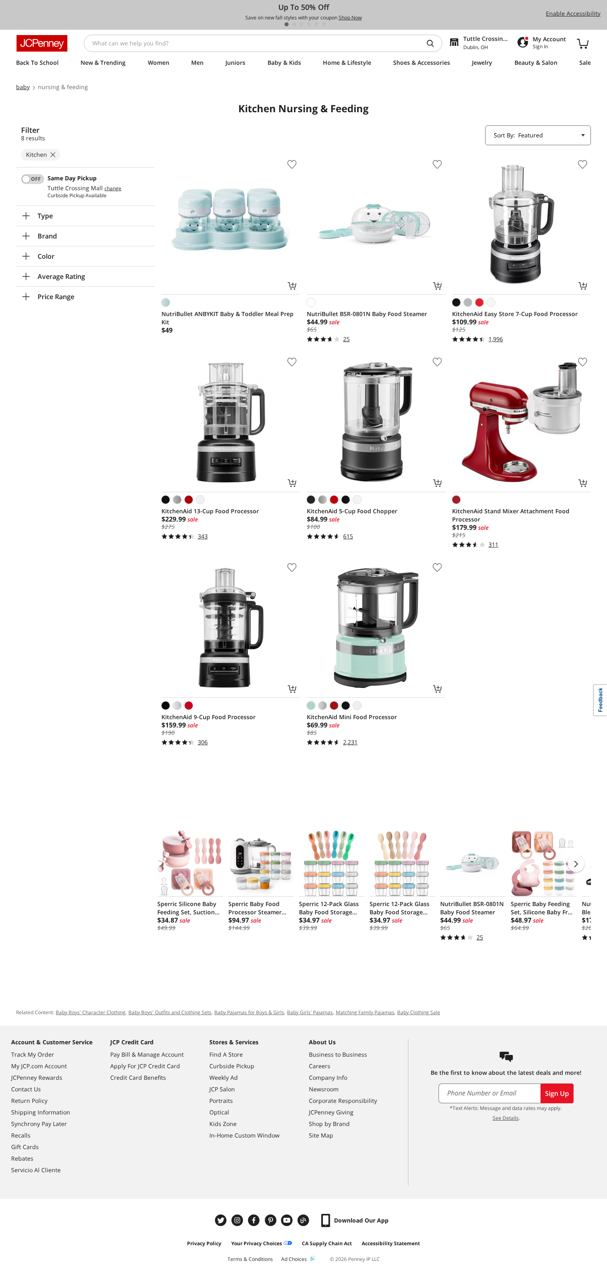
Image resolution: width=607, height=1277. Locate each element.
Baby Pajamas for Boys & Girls (249, 1012)
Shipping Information (40, 1112)
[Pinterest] (271, 1220)
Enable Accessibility (573, 13)
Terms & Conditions (250, 1259)
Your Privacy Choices (256, 1243)
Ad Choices (294, 1259)
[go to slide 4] (309, 24)
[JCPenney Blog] (304, 1220)
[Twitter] (221, 1220)
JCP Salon (222, 1089)
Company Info (328, 1077)
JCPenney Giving (331, 1112)
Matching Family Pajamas (365, 1012)
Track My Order (32, 1054)
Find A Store (226, 1054)
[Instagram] (238, 1220)
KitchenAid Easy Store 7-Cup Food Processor (515, 314)
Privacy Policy (204, 1243)
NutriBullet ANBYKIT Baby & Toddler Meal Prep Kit (227, 318)
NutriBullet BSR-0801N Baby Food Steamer (367, 314)
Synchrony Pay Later (39, 1124)
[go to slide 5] (316, 24)
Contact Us (26, 1089)
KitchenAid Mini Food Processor (352, 717)
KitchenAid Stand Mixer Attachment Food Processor (510, 515)
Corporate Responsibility (343, 1101)
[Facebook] (255, 1220)
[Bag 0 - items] (582, 43)
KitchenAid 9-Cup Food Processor (208, 717)
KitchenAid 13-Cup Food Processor (210, 511)
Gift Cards (25, 1147)
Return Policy (29, 1101)
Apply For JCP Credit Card (145, 1066)
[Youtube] (288, 1220)
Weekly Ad (223, 1077)
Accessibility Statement (391, 1243)
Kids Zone (223, 1124)
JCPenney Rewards (36, 1077)
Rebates (22, 1158)
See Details (506, 1117)
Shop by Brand (329, 1124)
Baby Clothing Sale (418, 1012)
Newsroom (324, 1089)
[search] (433, 43)
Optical (219, 1112)
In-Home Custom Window (244, 1135)
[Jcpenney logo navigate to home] (42, 43)
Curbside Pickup (231, 1066)
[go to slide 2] (294, 24)
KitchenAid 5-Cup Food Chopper (352, 511)
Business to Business (338, 1054)
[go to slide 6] (324, 24)
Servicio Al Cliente (36, 1170)
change (112, 188)
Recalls (21, 1135)
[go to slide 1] (287, 24)
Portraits (221, 1101)
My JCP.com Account (39, 1066)
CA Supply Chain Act (327, 1243)
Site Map (321, 1135)
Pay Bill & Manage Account (147, 1054)
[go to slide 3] (301, 24)
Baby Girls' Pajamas (310, 1012)
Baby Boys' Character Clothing (91, 1012)
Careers (319, 1066)
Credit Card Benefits (138, 1077)
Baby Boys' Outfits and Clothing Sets (169, 1012)
